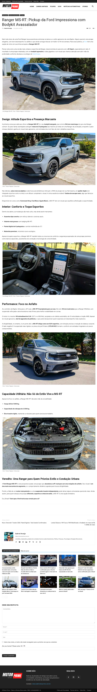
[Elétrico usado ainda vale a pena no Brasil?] (67, 582)
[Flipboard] (20, 542)
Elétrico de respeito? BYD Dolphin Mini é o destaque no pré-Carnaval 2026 (10, 591)
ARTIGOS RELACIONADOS (11, 551)
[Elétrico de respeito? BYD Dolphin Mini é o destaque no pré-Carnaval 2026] (10, 582)
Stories (85, 6)
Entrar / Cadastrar (6, 1)
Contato (42, 1)
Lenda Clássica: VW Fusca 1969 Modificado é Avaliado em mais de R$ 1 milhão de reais (73, 524)
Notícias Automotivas (72, 6)
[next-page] (6, 597)
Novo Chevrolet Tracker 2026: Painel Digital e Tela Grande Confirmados (24, 523)
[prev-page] (3, 597)
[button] (92, 6)
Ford (85, 42)
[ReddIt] (21, 32)
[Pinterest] (13, 32)
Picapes (53, 6)
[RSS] (79, 677)
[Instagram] (23, 542)
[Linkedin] (27, 542)
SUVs (59, 6)
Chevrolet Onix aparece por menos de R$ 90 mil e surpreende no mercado (66, 569)
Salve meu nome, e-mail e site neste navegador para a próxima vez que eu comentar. (30, 642)
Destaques (5, 15)
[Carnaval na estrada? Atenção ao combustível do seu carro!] (48, 582)
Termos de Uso (28, 1)
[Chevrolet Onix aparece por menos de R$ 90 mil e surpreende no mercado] (67, 560)
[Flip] (26, 32)
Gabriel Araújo (8, 28)
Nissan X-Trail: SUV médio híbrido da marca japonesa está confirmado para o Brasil (86, 569)
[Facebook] (4, 32)
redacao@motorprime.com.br (41, 684)
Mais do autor (25, 551)
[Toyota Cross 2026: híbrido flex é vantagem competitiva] (29, 582)
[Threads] (40, 542)
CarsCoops (36, 54)
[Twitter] (8, 32)
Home (32, 6)
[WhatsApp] (17, 32)
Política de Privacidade (17, 1)
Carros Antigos (42, 6)
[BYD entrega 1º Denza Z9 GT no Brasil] (86, 582)
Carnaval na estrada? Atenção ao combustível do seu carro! (48, 591)
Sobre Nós (36, 1)
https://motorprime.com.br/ (22, 536)
